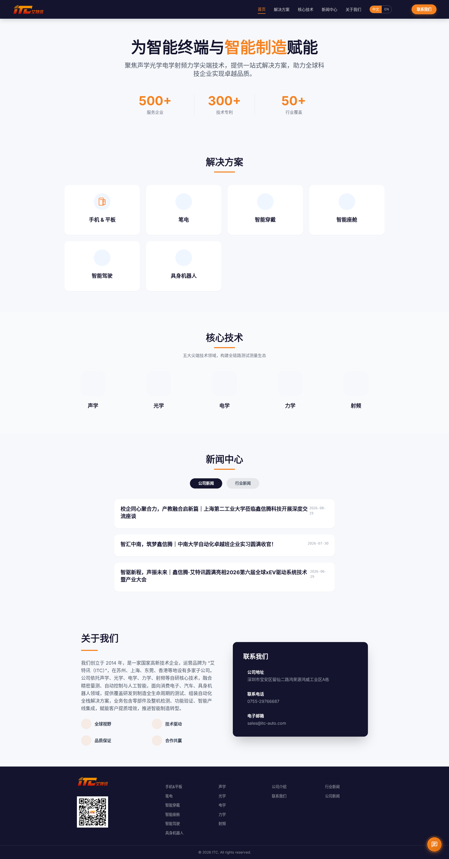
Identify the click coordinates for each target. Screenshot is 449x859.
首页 (262, 9)
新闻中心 (329, 9)
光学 (222, 796)
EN (386, 9)
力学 (222, 814)
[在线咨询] (434, 844)
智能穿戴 (172, 805)
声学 (222, 786)
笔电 (169, 796)
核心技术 (305, 9)
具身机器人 (174, 833)
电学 (222, 805)
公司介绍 (279, 786)
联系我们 (424, 9)
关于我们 (353, 9)
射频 (222, 823)
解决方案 (281, 9)
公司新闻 (206, 483)
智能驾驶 (172, 823)
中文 (375, 9)
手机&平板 (173, 786)
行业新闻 (243, 483)
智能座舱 (172, 814)
